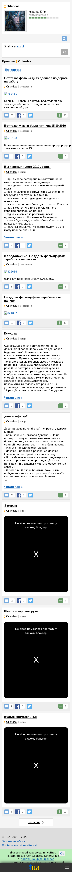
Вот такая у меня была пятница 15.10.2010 (35, 125)
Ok (62, 853)
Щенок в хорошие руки (21, 611)
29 (12, 115)
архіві (20, 46)
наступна (34, 822)
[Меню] (67, 867)
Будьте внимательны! (20, 716)
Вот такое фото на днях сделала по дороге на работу (36, 79)
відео (23, 511)
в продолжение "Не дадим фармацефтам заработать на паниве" (34, 257)
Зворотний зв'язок (13, 841)
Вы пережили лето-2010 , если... (27, 166)
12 (12, 600)
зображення (26, 86)
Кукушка (10, 333)
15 (12, 323)
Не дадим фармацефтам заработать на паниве (32, 298)
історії (23, 172)
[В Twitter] (30, 115)
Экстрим (10, 505)
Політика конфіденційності (19, 845)
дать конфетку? (16, 416)
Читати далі (12, 237)
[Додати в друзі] (64, 38)
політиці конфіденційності (37, 858)
